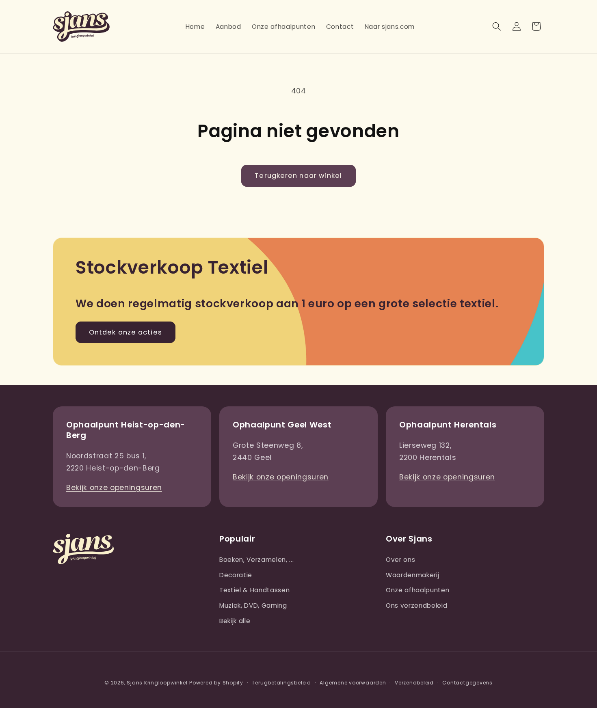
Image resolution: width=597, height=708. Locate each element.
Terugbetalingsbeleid (281, 682)
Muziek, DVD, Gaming (253, 605)
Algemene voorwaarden (353, 682)
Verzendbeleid (414, 682)
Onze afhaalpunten (417, 590)
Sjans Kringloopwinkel (157, 682)
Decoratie (235, 575)
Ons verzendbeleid (416, 605)
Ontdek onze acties (125, 332)
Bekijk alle (234, 621)
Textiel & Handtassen (254, 590)
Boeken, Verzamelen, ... (256, 559)
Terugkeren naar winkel (298, 175)
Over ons (400, 559)
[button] (496, 26)
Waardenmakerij (412, 575)
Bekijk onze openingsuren (114, 487)
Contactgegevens (467, 682)
